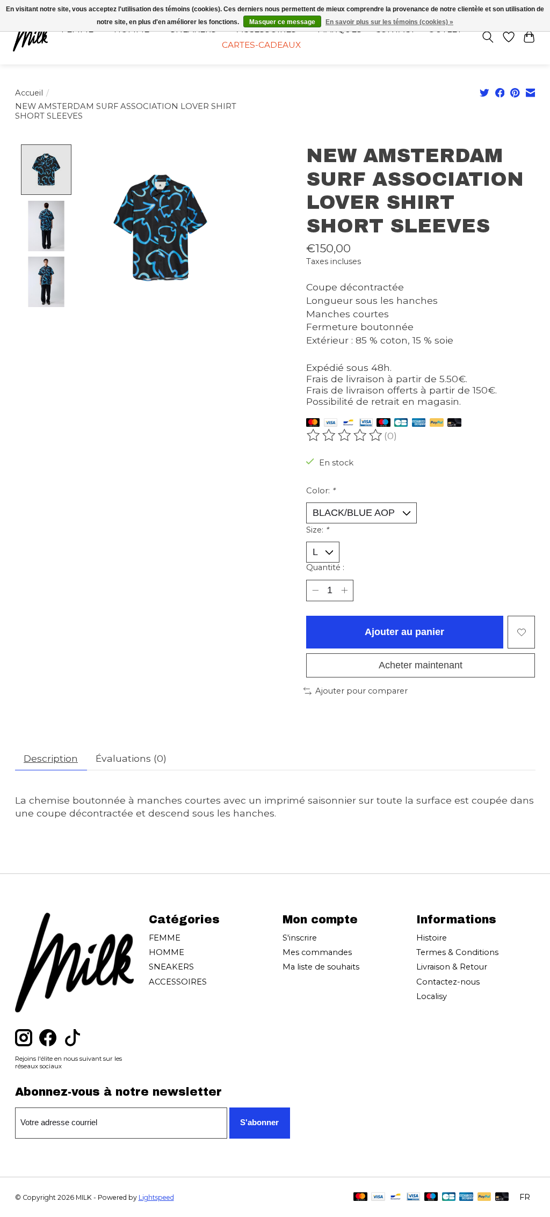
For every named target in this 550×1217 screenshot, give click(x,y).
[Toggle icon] (487, 37)
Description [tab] (51, 758)
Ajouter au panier (404, 631)
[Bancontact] (348, 423)
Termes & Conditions (457, 952)
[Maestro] (383, 423)
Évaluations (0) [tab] (131, 758)
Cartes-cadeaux (261, 45)
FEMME (164, 938)
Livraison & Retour (451, 967)
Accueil (29, 93)
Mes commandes (317, 952)
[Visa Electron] (366, 423)
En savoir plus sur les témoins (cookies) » (389, 22)
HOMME (166, 952)
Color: (320, 490)
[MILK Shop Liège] (30, 37)
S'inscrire (300, 938)
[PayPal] (437, 423)
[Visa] (331, 423)
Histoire (431, 938)
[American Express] (419, 423)
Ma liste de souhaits (321, 967)
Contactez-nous (448, 982)
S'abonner (259, 1122)
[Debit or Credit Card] (454, 423)
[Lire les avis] (345, 435)
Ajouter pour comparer (361, 691)
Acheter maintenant (420, 665)
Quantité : (325, 567)
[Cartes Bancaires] (401, 423)
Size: (317, 530)
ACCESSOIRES (178, 982)
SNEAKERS (171, 967)
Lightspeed (156, 1197)
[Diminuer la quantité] (315, 590)
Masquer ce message (282, 22)
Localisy (431, 996)
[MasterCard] (313, 423)
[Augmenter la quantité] (344, 590)
